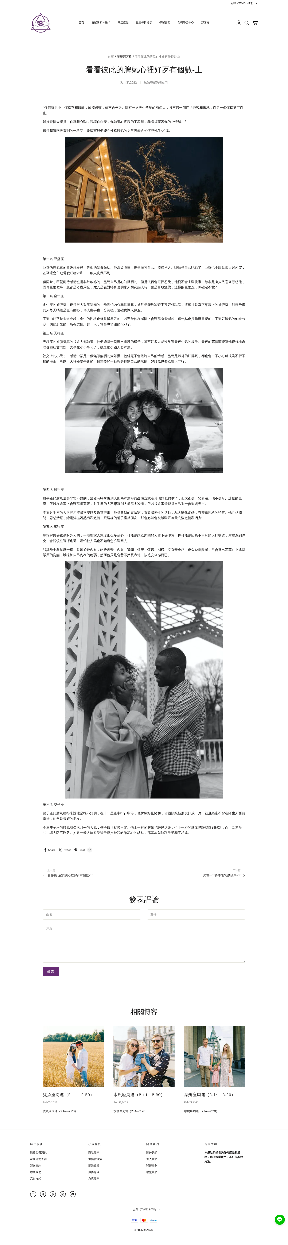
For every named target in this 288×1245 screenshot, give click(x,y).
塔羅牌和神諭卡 (100, 22)
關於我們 (151, 1152)
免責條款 (93, 1178)
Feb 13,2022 (50, 1102)
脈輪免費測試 (38, 1152)
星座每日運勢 (144, 22)
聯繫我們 (35, 1172)
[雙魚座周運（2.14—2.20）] (73, 1056)
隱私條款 (93, 1152)
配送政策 (93, 1165)
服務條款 (93, 1172)
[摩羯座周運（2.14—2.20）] (214, 1056)
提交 (51, 971)
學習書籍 (164, 22)
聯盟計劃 (151, 1165)
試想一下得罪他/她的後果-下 (222, 875)
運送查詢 (35, 1165)
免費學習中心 (186, 22)
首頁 (81, 22)
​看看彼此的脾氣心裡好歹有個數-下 (70, 875)
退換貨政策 (95, 1159)
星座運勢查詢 (38, 1159)
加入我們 (151, 1159)
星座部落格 (124, 56)
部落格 (205, 22)
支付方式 (35, 1178)
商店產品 (123, 22)
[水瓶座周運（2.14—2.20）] (144, 1056)
